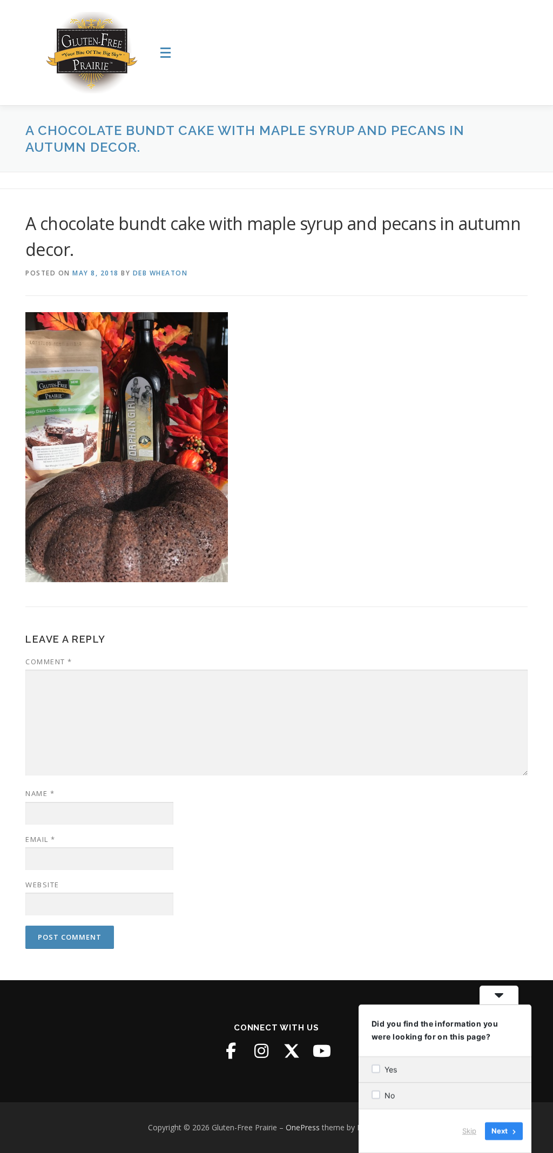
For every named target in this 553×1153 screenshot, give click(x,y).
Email (40, 839)
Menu (166, 53)
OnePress (303, 1127)
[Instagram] (261, 1051)
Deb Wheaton (160, 273)
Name (40, 793)
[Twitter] (292, 1051)
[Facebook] (231, 1051)
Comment (48, 661)
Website (42, 884)
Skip (469, 1131)
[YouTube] (322, 1051)
